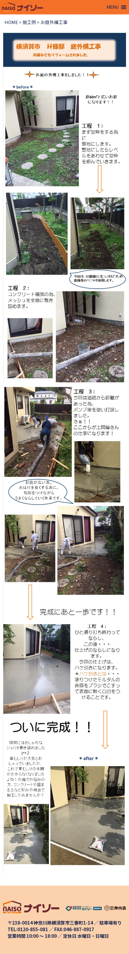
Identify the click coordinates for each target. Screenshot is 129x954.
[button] (112, 7)
